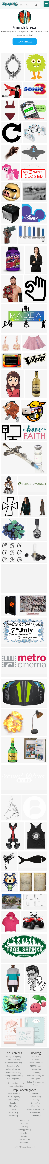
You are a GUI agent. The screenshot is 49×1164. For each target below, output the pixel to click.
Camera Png (35, 1096)
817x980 (6, 515)
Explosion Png (35, 1112)
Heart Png (13, 1115)
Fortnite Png (35, 1115)
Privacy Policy (35, 1069)
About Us (35, 1056)
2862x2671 (7, 179)
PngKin (13, 1109)
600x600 (29, 301)
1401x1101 (7, 439)
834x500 (6, 961)
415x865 (6, 761)
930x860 (6, 421)
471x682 (6, 614)
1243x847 (7, 1045)
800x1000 (7, 930)
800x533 (6, 908)
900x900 (27, 200)
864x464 (28, 96)
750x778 (29, 991)
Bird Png (24, 1126)
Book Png (24, 1136)
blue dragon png (13, 1078)
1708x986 (7, 645)
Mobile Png (13, 1112)
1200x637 (28, 367)
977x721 (6, 1012)
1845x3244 (7, 848)
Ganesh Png (24, 1139)
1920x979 (24, 515)
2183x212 (7, 591)
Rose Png (13, 1103)
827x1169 (7, 493)
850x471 (28, 908)
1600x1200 (7, 96)
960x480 (22, 869)
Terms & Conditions (35, 1063)
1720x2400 (7, 869)
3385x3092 (7, 539)
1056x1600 (7, 79)
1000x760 (26, 930)
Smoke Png (35, 1103)
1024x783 (26, 221)
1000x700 (33, 539)
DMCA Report (35, 1066)
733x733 (34, 1012)
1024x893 (26, 421)
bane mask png (13, 1059)
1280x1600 (7, 991)
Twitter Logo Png (13, 1096)
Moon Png (35, 1106)
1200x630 (26, 179)
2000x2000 (7, 242)
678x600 (6, 272)
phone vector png (13, 1072)
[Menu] (46, 4)
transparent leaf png (13, 1075)
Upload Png (35, 1072)
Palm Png (35, 1093)
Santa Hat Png (13, 1100)
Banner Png (24, 1142)
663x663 (27, 818)
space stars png (13, 1066)
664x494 (24, 119)
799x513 (27, 349)
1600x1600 (31, 79)
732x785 (6, 734)
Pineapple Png (24, 1129)
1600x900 (7, 472)
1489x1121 (25, 614)
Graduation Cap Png (35, 1109)
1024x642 (23, 242)
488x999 (29, 272)
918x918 (6, 706)
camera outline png (13, 1063)
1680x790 (7, 675)
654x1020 (7, 818)
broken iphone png (13, 1069)
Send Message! (25, 41)
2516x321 (23, 493)
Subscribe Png (13, 1093)
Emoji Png (24, 1133)
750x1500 (30, 396)
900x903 (6, 349)
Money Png (24, 1120)
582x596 (6, 141)
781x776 (6, 200)
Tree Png (35, 1100)
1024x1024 (7, 119)
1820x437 (7, 792)
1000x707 (7, 301)
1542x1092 (25, 890)
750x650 (6, 890)
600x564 (6, 561)
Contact (35, 1059)
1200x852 (26, 160)
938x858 (6, 160)
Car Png (24, 1123)
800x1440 (32, 734)
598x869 (29, 848)
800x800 (6, 221)
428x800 (6, 396)
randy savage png (13, 1056)
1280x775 (28, 439)
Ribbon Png (13, 1106)
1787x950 (7, 331)
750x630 (27, 141)
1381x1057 (7, 367)
